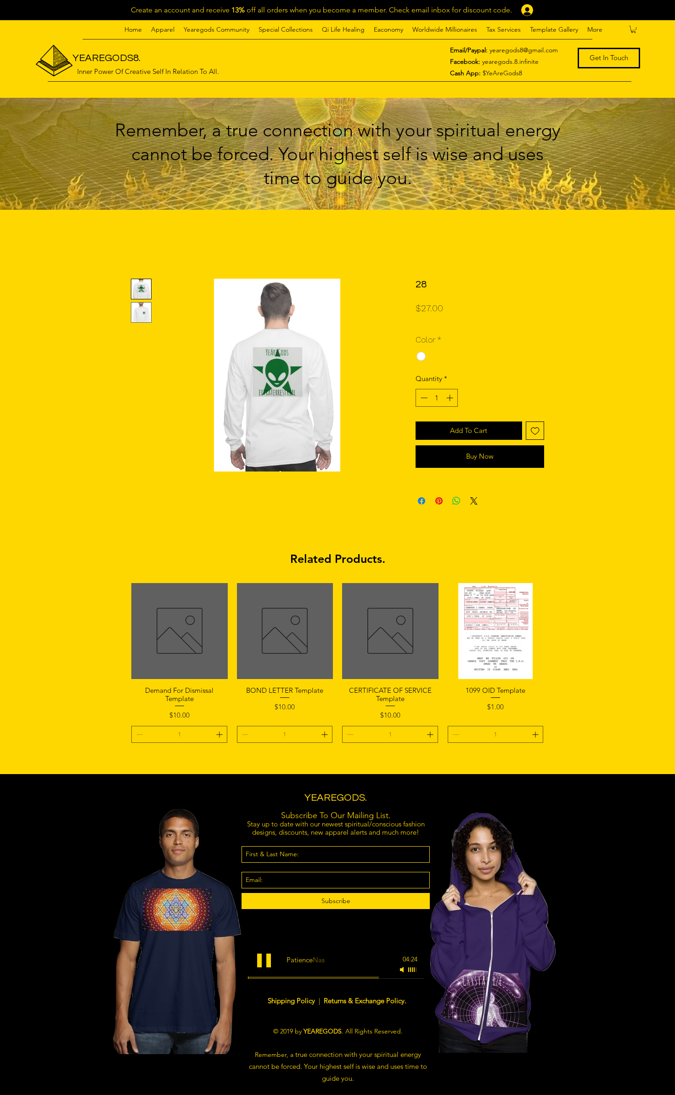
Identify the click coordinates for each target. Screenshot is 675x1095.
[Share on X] (473, 500)
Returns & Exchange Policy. (365, 1000)
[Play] (264, 960)
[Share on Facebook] (421, 500)
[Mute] (402, 969)
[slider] (412, 969)
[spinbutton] (436, 397)
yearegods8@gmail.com (523, 50)
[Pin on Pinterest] (438, 500)
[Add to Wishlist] (535, 430)
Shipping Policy (292, 1000)
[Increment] (450, 397)
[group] (337, 675)
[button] (162, 29)
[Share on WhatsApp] (456, 500)
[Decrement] (423, 397)
